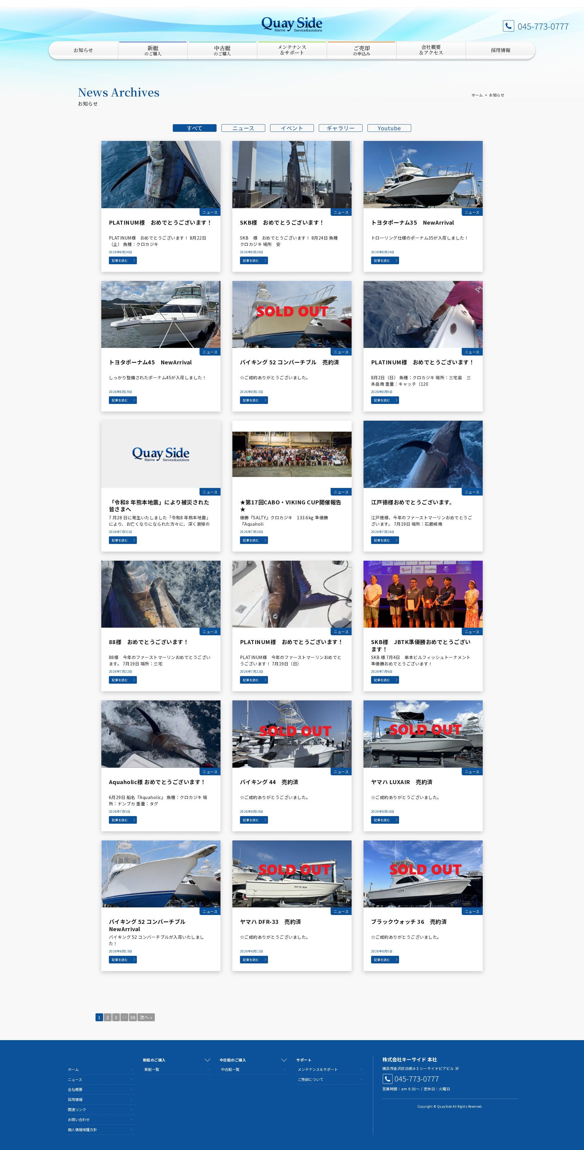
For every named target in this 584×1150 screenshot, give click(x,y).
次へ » (146, 1017)
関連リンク (77, 1109)
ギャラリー (341, 128)
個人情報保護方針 (82, 1129)
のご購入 (153, 50)
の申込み (361, 50)
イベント (292, 128)
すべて (194, 128)
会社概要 (75, 1089)
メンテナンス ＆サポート (291, 50)
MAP (512, 1059)
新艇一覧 (151, 1069)
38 (132, 1017)
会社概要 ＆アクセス (431, 50)
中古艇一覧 (230, 1069)
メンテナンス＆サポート (318, 1069)
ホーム (477, 94)
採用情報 (500, 50)
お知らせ (83, 50)
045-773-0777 (543, 26)
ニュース (243, 128)
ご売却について (310, 1079)
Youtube (389, 128)
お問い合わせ (79, 1119)
